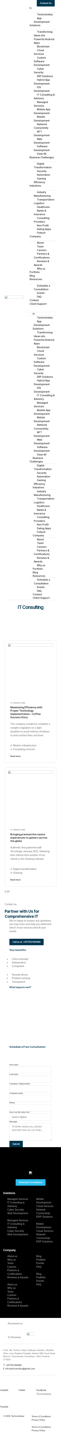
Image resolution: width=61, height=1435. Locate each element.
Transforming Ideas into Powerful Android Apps (44, 37)
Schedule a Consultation (42, 287)
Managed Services (41, 103)
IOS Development (42, 89)
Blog (32, 275)
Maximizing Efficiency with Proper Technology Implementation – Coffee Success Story (26, 712)
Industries (35, 185)
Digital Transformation (43, 165)
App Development (42, 20)
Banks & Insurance (40, 212)
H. (31, 8)
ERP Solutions (44, 1216)
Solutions (35, 25)
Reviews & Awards (41, 263)
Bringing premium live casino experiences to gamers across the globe (28, 838)
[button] (40, 307)
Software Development (42, 148)
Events (40, 1263)
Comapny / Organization (19, 1084)
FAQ (39, 296)
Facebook (41, 1390)
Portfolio (35, 272)
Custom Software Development (42, 61)
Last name (13, 1074)
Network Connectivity (41, 126)
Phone (12, 1103)
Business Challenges (42, 157)
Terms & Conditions (41, 1416)
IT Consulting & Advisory (44, 96)
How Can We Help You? (19, 1112)
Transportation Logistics (44, 201)
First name (13, 1065)
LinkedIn (4, 1390)
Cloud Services (39, 52)
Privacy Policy (38, 1420)
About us (12, 1256)
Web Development (42, 140)
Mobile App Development (42, 111)
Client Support (38, 303)
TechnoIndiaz (17, 1416)
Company (35, 236)
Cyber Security (39, 70)
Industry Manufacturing (42, 194)
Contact (34, 300)
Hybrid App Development (42, 81)
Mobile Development (42, 118)
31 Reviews (14, 1337)
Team (10, 1263)
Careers (11, 1266)
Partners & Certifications (42, 255)
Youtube (4, 1406)
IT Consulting (17, 703)
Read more (15, 756)
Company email (16, 1093)
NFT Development (42, 133)
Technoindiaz (45, 14)
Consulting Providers (41, 219)
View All (41, 153)
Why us (41, 268)
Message (13, 1122)
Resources (36, 279)
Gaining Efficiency (40, 180)
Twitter (21, 1390)
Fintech (41, 232)
